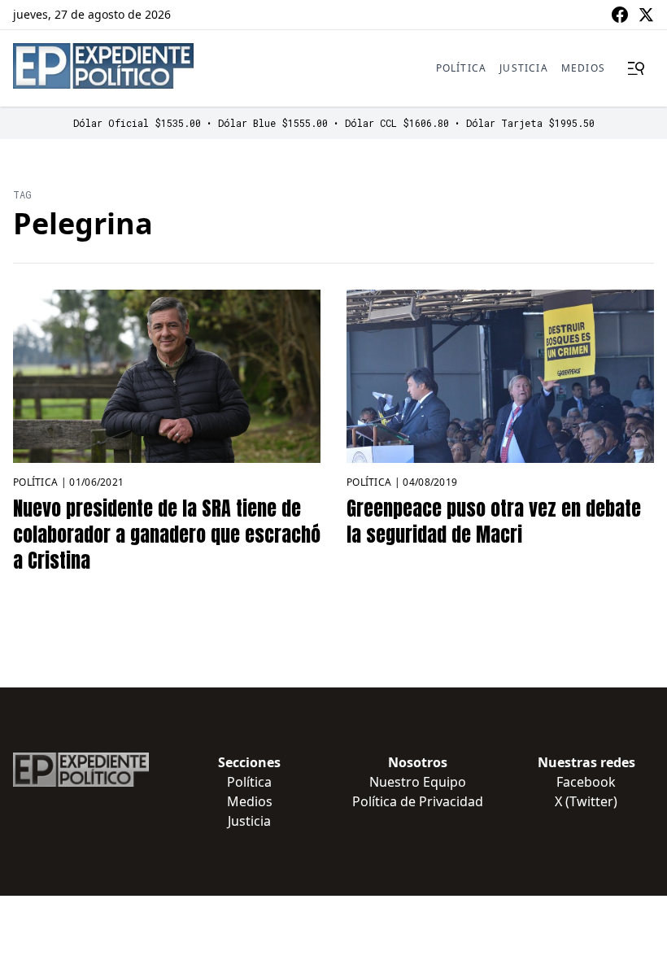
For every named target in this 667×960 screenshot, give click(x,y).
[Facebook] (620, 15)
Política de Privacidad (417, 801)
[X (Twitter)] (646, 15)
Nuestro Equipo (417, 782)
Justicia (523, 68)
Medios (583, 68)
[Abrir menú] (636, 68)
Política (461, 68)
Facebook (586, 782)
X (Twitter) (586, 801)
